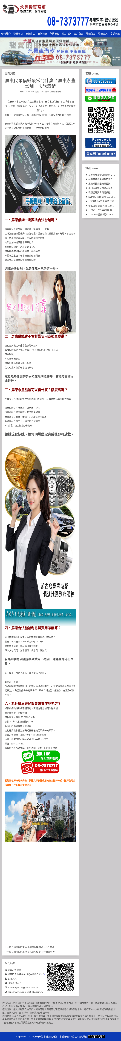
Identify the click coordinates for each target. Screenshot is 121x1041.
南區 (74, 1036)
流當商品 (30, 33)
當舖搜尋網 (64, 1036)
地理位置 (90, 33)
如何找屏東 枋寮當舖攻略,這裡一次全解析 (34, 951)
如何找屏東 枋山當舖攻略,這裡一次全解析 (34, 947)
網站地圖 (83, 1036)
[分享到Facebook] (100, 154)
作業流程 (54, 33)
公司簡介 (6, 33)
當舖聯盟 (115, 33)
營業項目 (18, 33)
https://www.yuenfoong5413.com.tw (25, 992)
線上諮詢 (66, 33)
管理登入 (103, 33)
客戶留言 (78, 33)
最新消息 (42, 33)
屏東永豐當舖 (55, 92)
